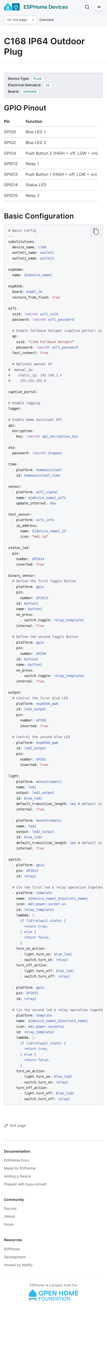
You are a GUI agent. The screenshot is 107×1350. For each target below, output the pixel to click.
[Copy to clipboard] (96, 231)
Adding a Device (17, 1176)
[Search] (87, 7)
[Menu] (99, 7)
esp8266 (30, 91)
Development (15, 1257)
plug (38, 79)
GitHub (9, 1216)
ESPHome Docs (16, 1160)
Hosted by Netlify (18, 1265)
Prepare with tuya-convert (25, 1184)
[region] (53, 665)
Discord (10, 1208)
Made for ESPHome (20, 1168)
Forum (9, 1224)
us (48, 85)
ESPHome (12, 1249)
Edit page (18, 1125)
